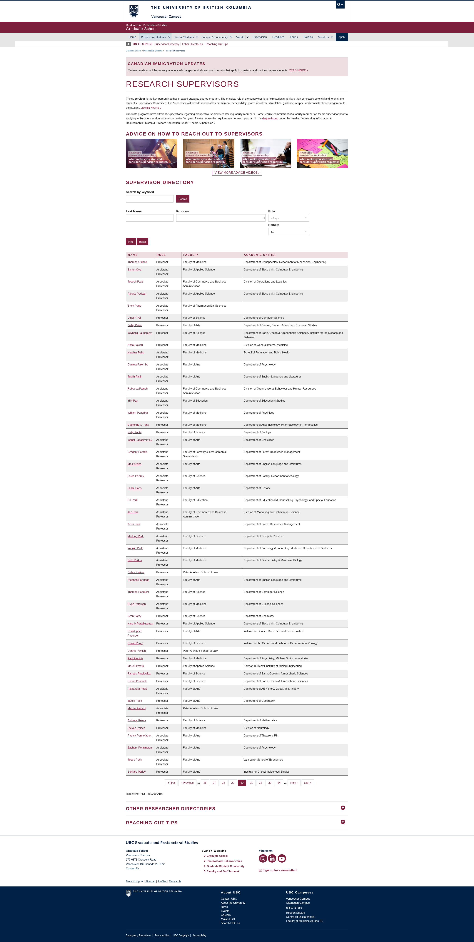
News (224, 906)
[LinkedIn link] (272, 858)
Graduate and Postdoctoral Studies (237, 843)
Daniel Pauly (135, 643)
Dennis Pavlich (137, 650)
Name (133, 254)
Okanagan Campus (298, 902)
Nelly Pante (134, 432)
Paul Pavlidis (135, 658)
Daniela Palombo (138, 364)
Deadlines (278, 37)
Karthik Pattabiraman (140, 623)
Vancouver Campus (298, 898)
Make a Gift (228, 919)
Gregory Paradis (138, 451)
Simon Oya (134, 269)
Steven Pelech (136, 727)
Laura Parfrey (136, 475)
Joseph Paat (135, 281)
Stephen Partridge (138, 579)
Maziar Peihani (137, 708)
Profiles (162, 881)
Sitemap (150, 881)
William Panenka (138, 412)
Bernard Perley (137, 771)
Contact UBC (229, 898)
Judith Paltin (135, 376)
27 (215, 782)
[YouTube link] (282, 858)
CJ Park (133, 500)
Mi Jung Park (136, 536)
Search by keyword (140, 192)
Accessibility (199, 935)
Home (132, 37)
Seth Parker (135, 560)
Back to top (133, 881)
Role (271, 211)
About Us (323, 37)
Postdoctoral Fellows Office (224, 860)
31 (253, 782)
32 (262, 782)
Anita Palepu (135, 344)
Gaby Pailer (135, 325)
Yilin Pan (133, 400)
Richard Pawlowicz (139, 673)
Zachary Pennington (140, 747)
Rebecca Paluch (138, 388)
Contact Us (133, 868)
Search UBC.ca (230, 923)
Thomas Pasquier (138, 591)
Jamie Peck (135, 700)
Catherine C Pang (138, 424)
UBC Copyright (181, 935)
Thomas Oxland (137, 261)
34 (280, 782)
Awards (240, 37)
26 (206, 782)
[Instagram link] (263, 858)
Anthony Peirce (137, 720)
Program (182, 211)
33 (271, 782)
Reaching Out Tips (217, 44)
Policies (308, 37)
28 (225, 782)
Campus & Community (214, 37)
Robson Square (295, 912)
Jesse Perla (135, 759)
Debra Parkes (136, 572)
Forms (294, 37)
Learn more (150, 107)
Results (273, 224)
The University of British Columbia (133, 11)
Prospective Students (153, 37)
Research (175, 881)
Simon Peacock (137, 681)
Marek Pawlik (136, 665)
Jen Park (133, 512)
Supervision (260, 37)
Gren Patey (134, 615)
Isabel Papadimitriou (140, 439)
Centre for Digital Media (300, 916)
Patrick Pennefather (139, 735)
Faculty (190, 254)
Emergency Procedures (138, 935)
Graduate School (133, 51)
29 (234, 782)
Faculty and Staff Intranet (223, 871)
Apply (341, 37)
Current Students (184, 37)
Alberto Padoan (137, 293)
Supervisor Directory (166, 44)
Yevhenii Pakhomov (140, 332)
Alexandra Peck (137, 688)
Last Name (133, 211)
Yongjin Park (135, 548)
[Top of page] (129, 44)
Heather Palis (136, 352)
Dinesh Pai (134, 317)
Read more (298, 70)
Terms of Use (162, 935)
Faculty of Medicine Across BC (304, 920)
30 (243, 782)
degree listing (270, 118)
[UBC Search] (340, 5)
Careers (226, 914)
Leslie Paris (135, 488)
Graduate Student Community (225, 866)
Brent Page (134, 305)
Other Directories (192, 44)
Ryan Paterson (137, 603)
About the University (233, 902)
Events (225, 910)
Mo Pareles (134, 463)
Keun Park (134, 524)
